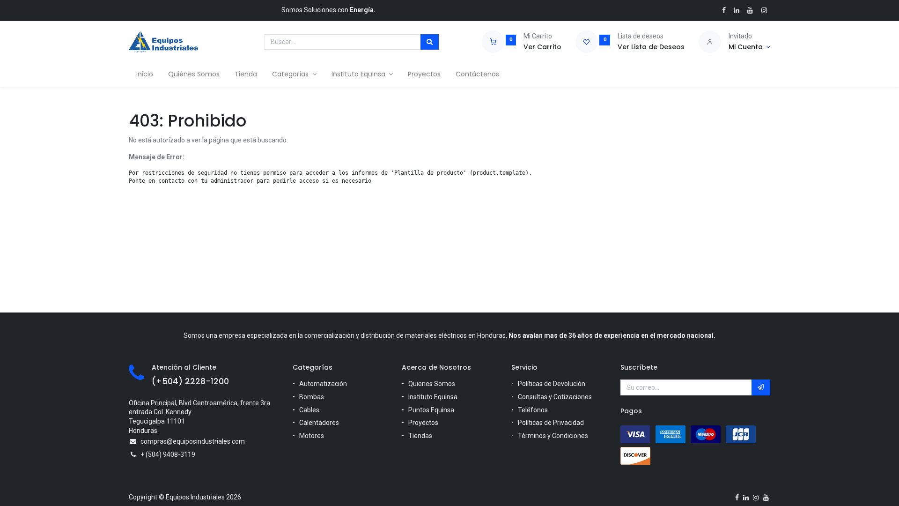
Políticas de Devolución (551, 383)
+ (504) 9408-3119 (167, 454)
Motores (311, 435)
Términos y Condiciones (553, 435)
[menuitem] (145, 74)
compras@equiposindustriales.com (192, 441)
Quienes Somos (431, 383)
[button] (761, 387)
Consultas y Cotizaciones (555, 397)
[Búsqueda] (429, 42)
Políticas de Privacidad (551, 422)
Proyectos (423, 422)
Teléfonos (533, 410)
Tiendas (420, 435)
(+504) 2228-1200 (190, 381)
